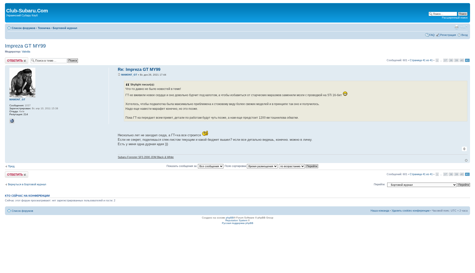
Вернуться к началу (466, 160)
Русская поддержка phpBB (237, 223)
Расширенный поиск (455, 17)
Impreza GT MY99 (25, 46)
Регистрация (448, 34)
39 (456, 60)
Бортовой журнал (65, 28)
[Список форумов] (9, 5)
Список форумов (23, 28)
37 (445, 60)
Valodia (26, 51)
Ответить (11, 58)
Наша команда (380, 210)
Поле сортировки (236, 165)
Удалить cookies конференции (410, 210)
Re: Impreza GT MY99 (139, 69)
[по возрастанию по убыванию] (299, 165)
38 (451, 60)
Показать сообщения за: (182, 165)
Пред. (11, 166)
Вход (464, 34)
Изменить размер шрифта (464, 27)
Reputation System (236, 220)
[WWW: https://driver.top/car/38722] (11, 120)
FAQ (432, 34)
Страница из (421, 60)
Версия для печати (456, 27)
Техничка (44, 28)
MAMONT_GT (129, 74)
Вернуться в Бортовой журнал (27, 184)
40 (461, 60)
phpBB (230, 217)
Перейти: (379, 184)
